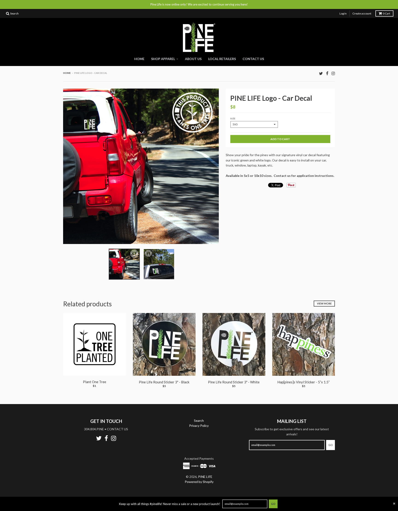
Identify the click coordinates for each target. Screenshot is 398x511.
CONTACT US (253, 59)
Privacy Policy (199, 426)
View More (324, 303)
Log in (343, 13)
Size (232, 118)
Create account (361, 13)
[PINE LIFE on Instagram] (333, 73)
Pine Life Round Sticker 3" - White (234, 382)
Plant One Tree (94, 382)
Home (67, 73)
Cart (386, 13)
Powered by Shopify (199, 482)
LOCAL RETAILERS (222, 59)
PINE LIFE (205, 477)
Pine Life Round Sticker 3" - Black (164, 382)
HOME (139, 59)
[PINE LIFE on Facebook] (327, 73)
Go (273, 503)
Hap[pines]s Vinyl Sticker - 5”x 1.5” (303, 382)
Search (199, 420)
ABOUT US (193, 59)
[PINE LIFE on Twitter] (321, 73)
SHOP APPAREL (163, 59)
